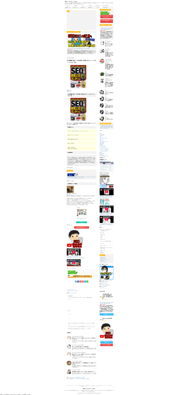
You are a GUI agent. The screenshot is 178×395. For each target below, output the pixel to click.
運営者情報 (101, 252)
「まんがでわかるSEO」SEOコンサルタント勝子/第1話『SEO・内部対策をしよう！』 (106, 224)
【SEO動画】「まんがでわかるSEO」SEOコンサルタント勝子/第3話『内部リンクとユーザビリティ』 (106, 196)
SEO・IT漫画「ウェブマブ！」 (104, 141)
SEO (83, 5)
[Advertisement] (81, 21)
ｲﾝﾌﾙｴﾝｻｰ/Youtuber (105, 5)
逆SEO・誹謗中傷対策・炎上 (104, 155)
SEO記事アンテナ (102, 234)
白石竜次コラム (90, 7)
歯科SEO (101, 152)
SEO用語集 (101, 144)
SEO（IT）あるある (102, 145)
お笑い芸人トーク (97, 5)
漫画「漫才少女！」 (103, 153)
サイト (69, 318)
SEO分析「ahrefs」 (103, 257)
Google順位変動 (102, 134)
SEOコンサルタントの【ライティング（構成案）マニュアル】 (108, 44)
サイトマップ (102, 243)
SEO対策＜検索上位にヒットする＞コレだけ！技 (79, 130)
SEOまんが (90, 5)
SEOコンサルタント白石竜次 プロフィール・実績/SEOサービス (83, 385)
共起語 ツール (102, 260)
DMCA (101, 133)
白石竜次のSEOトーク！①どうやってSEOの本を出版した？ (76, 257)
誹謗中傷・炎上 (83, 7)
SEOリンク (101, 140)
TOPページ (68, 5)
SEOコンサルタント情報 (71, 289)
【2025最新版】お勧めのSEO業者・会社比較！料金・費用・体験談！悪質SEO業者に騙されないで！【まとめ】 (109, 67)
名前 (69, 310)
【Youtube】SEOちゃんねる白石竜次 (73, 256)
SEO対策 (76, 290)
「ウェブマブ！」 (102, 287)
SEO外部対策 (102, 143)
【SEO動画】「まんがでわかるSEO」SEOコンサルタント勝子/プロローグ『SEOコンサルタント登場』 (106, 214)
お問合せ (75, 5)
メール (69, 314)
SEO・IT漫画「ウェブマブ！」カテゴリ (106, 280)
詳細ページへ (107, 314)
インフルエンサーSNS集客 (103, 149)
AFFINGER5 (98, 393)
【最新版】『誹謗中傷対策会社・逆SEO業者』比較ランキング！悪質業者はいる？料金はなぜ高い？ (109, 85)
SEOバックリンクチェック (104, 259)
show (70, 90)
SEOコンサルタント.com (71, 1)
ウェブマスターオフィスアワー (104, 150)
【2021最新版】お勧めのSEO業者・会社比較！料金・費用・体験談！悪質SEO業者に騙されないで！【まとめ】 (106, 126)
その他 (98, 7)
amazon (69, 164)
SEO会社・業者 (105, 7)
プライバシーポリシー (103, 245)
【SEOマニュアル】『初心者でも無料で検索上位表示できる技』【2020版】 (78, 48)
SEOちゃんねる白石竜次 (106, 344)
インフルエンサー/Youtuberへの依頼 (105, 241)
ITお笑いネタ (102, 135)
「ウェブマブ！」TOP (103, 282)
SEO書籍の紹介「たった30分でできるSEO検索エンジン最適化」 (79, 378)
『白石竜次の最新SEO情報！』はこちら (81, 227)
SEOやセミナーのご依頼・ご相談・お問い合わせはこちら (106, 16)
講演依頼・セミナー (68, 7)
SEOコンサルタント (75, 7)
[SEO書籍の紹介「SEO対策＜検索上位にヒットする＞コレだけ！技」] (85, 281)
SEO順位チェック (103, 258)
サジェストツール (103, 261)
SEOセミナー (102, 139)
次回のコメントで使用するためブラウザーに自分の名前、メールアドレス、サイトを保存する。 (81, 324)
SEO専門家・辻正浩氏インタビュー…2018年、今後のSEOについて (83, 371)
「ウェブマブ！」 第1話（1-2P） (105, 285)
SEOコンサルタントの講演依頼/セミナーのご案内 (77, 377)
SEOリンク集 (102, 232)
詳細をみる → (81, 222)
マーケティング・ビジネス (103, 151)
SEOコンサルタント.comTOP (70, 385)
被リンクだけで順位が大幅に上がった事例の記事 (80, 346)
